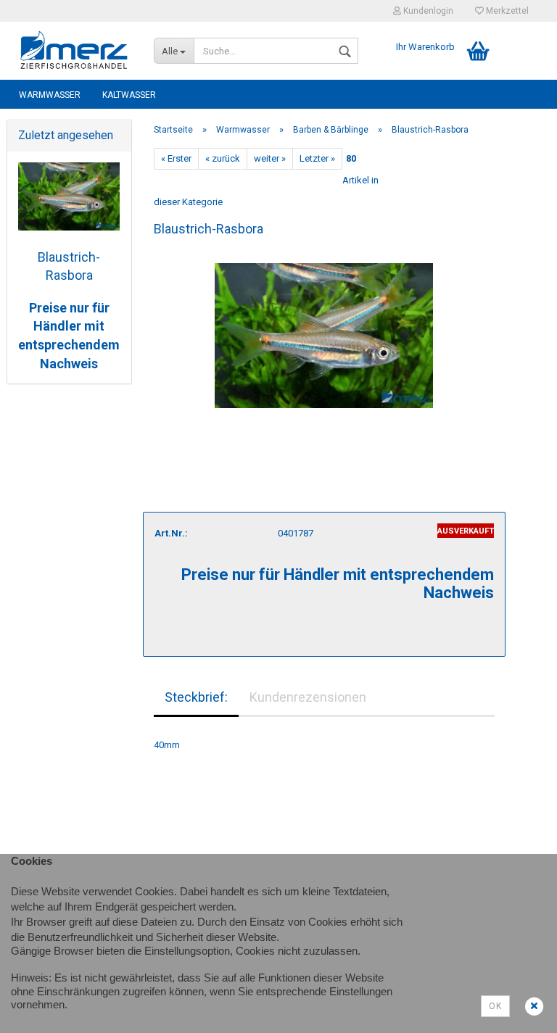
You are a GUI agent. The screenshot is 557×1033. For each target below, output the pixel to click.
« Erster (176, 158)
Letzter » (317, 158)
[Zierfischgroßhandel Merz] (74, 51)
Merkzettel (506, 11)
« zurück (222, 158)
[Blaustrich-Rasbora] (324, 328)
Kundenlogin (427, 11)
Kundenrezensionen (307, 697)
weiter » (270, 158)
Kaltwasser (129, 95)
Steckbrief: (196, 697)
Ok (495, 1006)
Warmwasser (50, 95)
